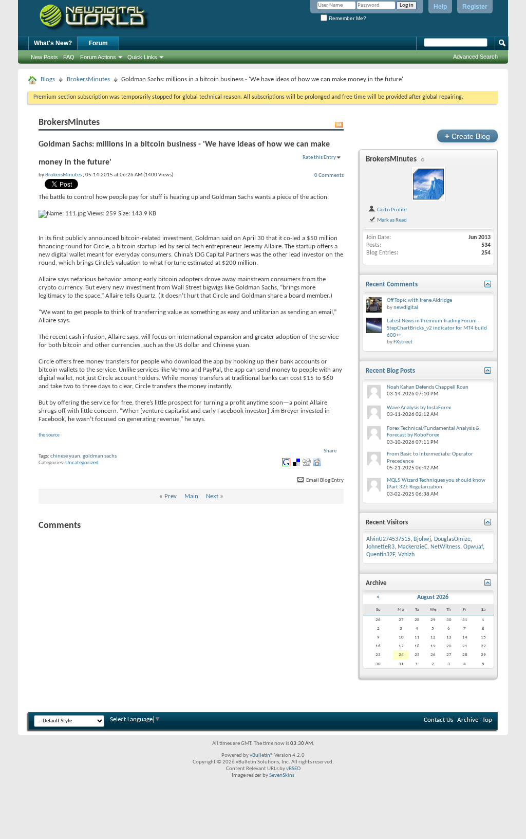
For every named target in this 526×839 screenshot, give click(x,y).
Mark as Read (391, 220)
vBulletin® (261, 755)
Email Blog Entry (324, 480)
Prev (170, 496)
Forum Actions (98, 57)
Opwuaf (473, 547)
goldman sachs (100, 456)
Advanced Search (475, 56)
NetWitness (445, 547)
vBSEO (293, 769)
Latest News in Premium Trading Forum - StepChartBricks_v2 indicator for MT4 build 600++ (437, 328)
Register (474, 6)
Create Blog (467, 136)
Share (330, 451)
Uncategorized (82, 463)
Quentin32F (380, 555)
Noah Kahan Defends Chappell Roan (427, 387)
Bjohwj (422, 539)
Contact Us (438, 720)
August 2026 (432, 597)
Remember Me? (346, 18)
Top (487, 720)
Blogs (48, 79)
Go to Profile (391, 210)
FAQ (68, 57)
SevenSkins (281, 775)
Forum (98, 43)
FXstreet (402, 342)
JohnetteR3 (380, 547)
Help (440, 6)
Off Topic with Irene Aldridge (419, 300)
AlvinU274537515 (388, 539)
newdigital (405, 308)
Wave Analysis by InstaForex (419, 408)
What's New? (53, 43)
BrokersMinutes (88, 79)
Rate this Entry (319, 157)
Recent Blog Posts (390, 371)
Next (212, 496)
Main (191, 496)
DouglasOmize (452, 539)
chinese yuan (65, 456)
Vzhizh (406, 555)
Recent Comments (392, 284)
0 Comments (329, 175)
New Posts (44, 57)
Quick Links (142, 57)
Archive (467, 720)
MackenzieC (412, 547)
